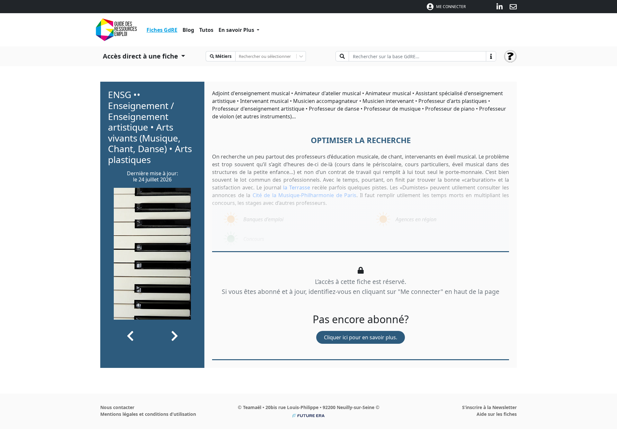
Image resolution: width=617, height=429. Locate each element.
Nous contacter (117, 407)
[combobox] (239, 56)
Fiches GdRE (162, 29)
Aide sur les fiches (497, 414)
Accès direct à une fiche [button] (141, 56)
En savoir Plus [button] (237, 29)
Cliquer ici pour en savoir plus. (360, 337)
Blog (188, 29)
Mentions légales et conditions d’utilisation (148, 414)
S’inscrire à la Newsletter (489, 407)
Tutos (206, 29)
